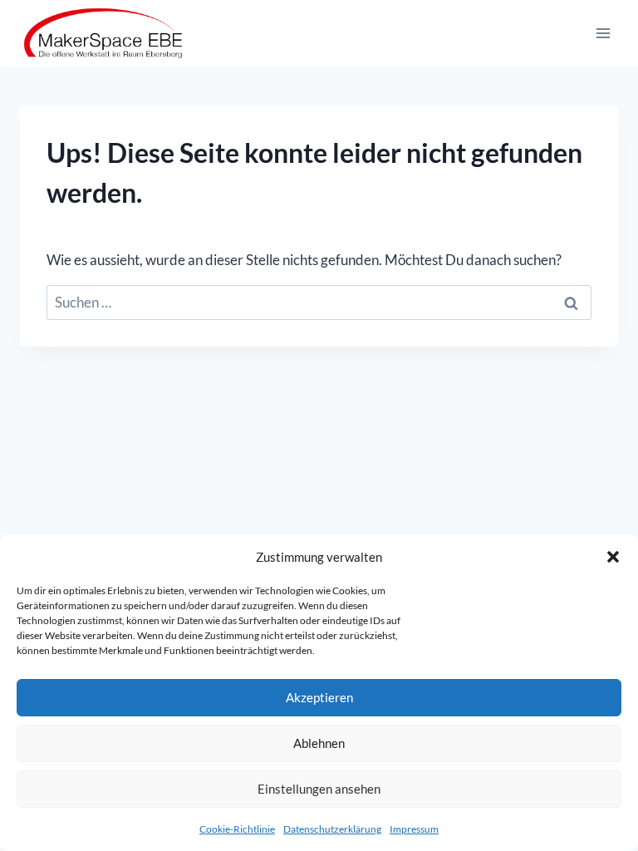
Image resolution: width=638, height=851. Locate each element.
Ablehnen (319, 742)
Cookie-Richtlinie (237, 829)
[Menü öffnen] (602, 33)
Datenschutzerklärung (332, 829)
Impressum (414, 829)
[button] (613, 556)
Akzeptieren (319, 697)
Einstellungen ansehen (319, 788)
